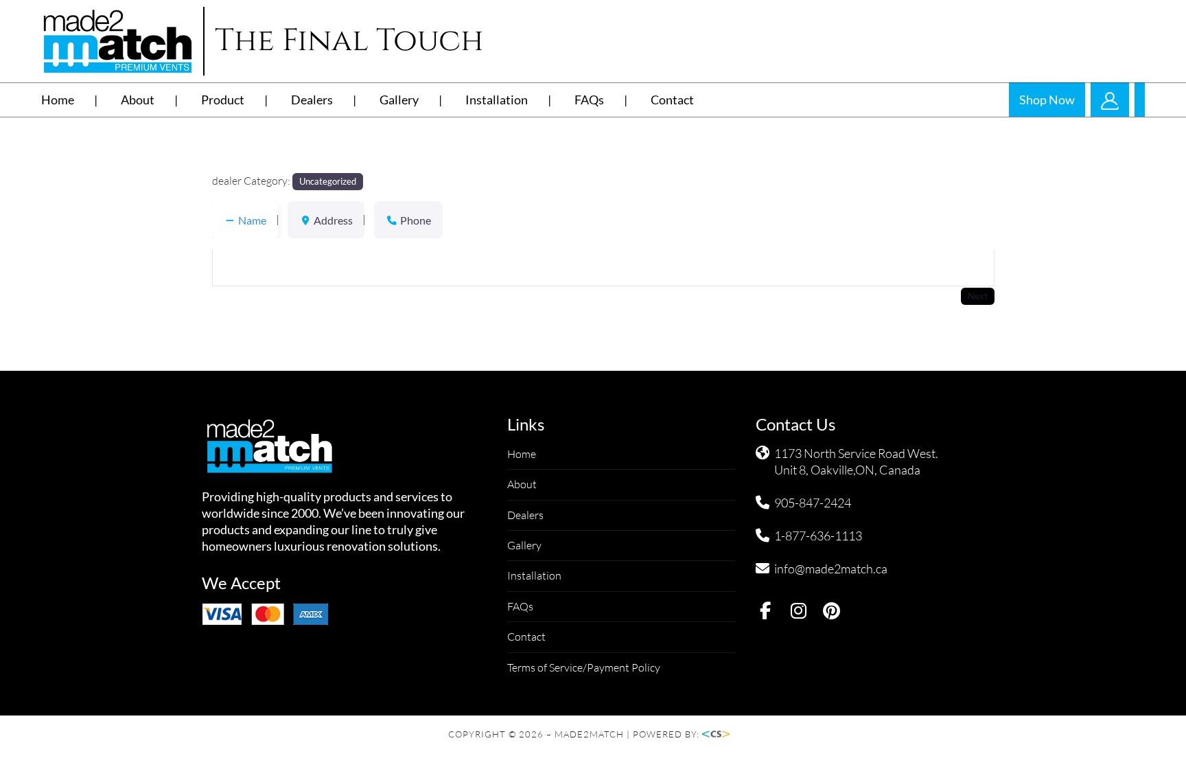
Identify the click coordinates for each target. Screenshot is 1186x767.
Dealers (312, 99)
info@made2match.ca (830, 568)
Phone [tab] (415, 220)
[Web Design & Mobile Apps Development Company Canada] (720, 734)
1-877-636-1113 (818, 535)
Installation (496, 99)
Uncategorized (327, 181)
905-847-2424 (812, 502)
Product (222, 99)
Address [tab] (333, 220)
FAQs (589, 99)
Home (57, 99)
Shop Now (1047, 99)
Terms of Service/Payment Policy (583, 667)
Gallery (399, 99)
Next (978, 295)
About (137, 99)
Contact (672, 99)
